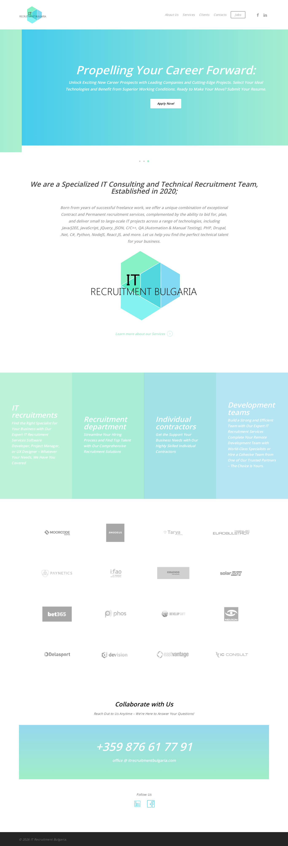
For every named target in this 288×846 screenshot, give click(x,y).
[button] (140, 161)
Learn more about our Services (140, 334)
